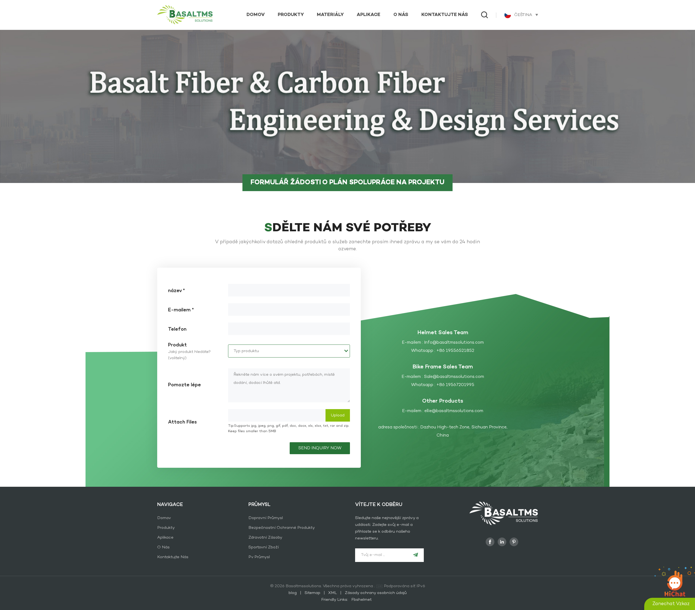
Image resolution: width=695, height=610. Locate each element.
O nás (400, 15)
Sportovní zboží (263, 547)
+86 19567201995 (455, 385)
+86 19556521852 (455, 351)
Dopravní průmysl (265, 518)
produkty (291, 15)
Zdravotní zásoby (265, 537)
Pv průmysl (259, 557)
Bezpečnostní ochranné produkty (281, 527)
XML (332, 593)
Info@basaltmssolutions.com (454, 343)
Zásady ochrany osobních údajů (376, 593)
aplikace (368, 15)
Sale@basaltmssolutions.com (454, 377)
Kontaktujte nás (444, 15)
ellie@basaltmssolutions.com (453, 411)
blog (293, 593)
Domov (256, 15)
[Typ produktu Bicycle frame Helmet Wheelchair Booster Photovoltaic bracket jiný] (289, 351)
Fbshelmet (361, 599)
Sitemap (313, 593)
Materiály (330, 15)
